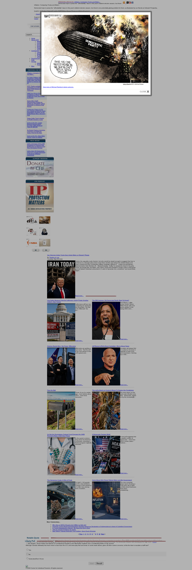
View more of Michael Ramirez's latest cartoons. (58, 87)
